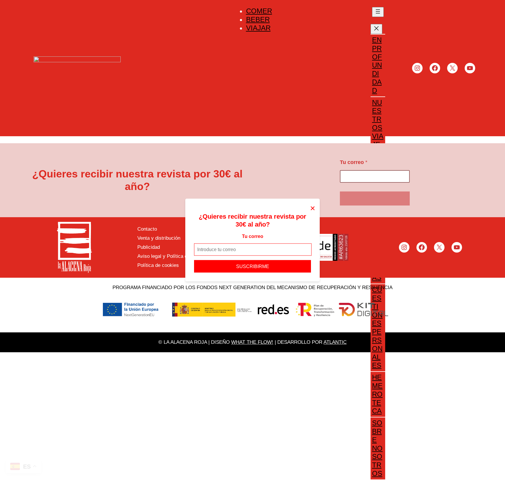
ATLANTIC (335, 342)
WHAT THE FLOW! (252, 342)
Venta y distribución (158, 238)
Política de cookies (158, 265)
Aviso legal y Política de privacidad (175, 256)
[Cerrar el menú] (376, 29)
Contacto (147, 229)
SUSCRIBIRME (252, 266)
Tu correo (252, 236)
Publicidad (148, 247)
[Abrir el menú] (378, 12)
